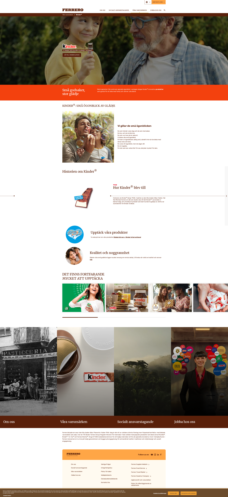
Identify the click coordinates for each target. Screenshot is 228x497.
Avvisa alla (173, 493)
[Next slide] (226, 196)
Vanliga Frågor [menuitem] (106, 464)
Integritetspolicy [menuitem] (106, 468)
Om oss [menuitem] (102, 10)
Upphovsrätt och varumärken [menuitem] (141, 480)
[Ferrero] (73, 10)
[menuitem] (140, 464)
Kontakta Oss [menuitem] (105, 482)
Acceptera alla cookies (189, 493)
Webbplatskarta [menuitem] (106, 475)
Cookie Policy (7, 495)
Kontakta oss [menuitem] (158, 2)
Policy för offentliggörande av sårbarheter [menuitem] (141, 484)
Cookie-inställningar (159, 493)
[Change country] (148, 2)
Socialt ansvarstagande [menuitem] (119, 10)
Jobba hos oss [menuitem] (155, 10)
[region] (114, 492)
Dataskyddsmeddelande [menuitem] (109, 479)
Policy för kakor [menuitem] (106, 471)
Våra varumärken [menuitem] (139, 10)
